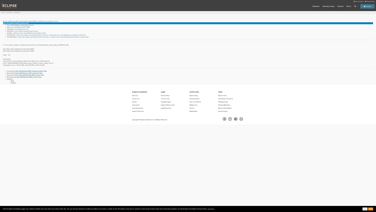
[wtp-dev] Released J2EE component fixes (29, 73)
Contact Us (135, 99)
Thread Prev (21, 21)
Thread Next (30, 21)
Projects (340, 6)
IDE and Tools (222, 95)
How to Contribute (195, 102)
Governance (136, 105)
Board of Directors (138, 111)
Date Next (13, 21)
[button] (355, 6)
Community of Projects (225, 99)
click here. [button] (211, 209)
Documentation (194, 99)
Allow (370, 209)
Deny (365, 209)
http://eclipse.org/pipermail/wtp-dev (26, 31)
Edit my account (359, 1)
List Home (54, 21)
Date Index (37, 21)
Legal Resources (166, 108)
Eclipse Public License (168, 105)
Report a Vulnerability (225, 108)
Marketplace (193, 111)
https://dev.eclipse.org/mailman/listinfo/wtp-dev (31, 35)
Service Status (223, 111)
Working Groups (328, 6)
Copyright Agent (166, 102)
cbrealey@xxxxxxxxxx (26, 25)
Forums (191, 108)
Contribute (9, 12)
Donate (368, 6)
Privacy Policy (165, 95)
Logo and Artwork (137, 108)
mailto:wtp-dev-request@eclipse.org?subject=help (29, 33)
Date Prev (6, 21)
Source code (17, 12)
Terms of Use (165, 99)
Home (3, 12)
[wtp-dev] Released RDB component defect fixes (31, 71)
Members (316, 6)
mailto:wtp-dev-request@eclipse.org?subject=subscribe (67, 35)
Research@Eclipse (224, 105)
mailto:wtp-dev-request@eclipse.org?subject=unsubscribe (69, 37)
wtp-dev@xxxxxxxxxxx (21, 29)
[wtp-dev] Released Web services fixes (31, 75)
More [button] (348, 6)
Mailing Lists (193, 105)
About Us (135, 95)
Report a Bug (193, 95)
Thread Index (46, 21)
